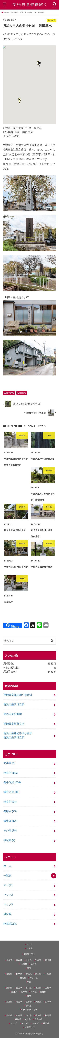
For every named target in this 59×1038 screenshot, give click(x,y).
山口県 (29, 1015)
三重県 (9, 1002)
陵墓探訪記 (10, 923)
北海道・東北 (29, 954)
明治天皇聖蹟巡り (36, 1034)
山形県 (24, 964)
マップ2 (8, 894)
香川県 (38, 1015)
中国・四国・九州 (29, 1010)
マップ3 (8, 904)
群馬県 (29, 974)
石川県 (29, 988)
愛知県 (43, 992)
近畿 (29, 996)
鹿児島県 (38, 1019)
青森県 (19, 960)
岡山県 (9, 1015)
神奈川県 (34, 978)
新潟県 (9, 988)
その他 (10, 830)
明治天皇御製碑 (12, 713)
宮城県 (38, 960)
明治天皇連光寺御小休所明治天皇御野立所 (17, 735)
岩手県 (29, 960)
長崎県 (18, 1019)
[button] (19, 101)
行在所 (10, 772)
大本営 (9, 762)
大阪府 (38, 1002)
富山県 (19, 988)
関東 (29, 968)
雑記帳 (9, 840)
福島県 (34, 964)
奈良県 (29, 1006)
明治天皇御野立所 (13, 704)
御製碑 (10, 820)
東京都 (23, 978)
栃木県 (19, 974)
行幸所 (10, 801)
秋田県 (48, 960)
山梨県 (48, 988)
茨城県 (9, 974)
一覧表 (7, 875)
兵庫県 (48, 1002)
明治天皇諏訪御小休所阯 (17, 694)
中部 (29, 982)
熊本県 (28, 1019)
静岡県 (34, 992)
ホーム (7, 865)
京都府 (29, 1002)
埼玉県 (38, 974)
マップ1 (8, 885)
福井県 (38, 988)
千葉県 (48, 974)
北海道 (9, 960)
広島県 (19, 1015)
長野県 (14, 992)
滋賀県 (19, 1002)
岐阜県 (24, 992)
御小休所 (10, 393)
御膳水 (23, 393)
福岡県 (48, 1015)
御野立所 (11, 791)
